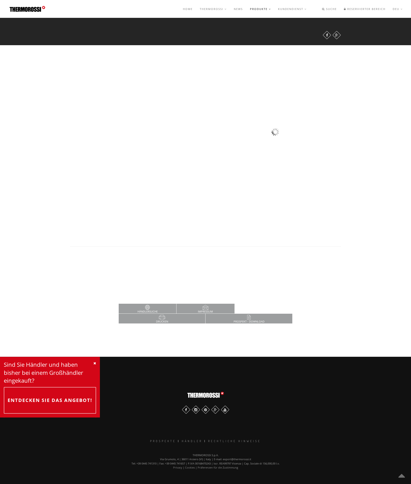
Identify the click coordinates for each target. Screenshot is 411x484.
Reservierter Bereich (366, 9)
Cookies (190, 467)
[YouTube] (225, 410)
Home (188, 9)
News (238, 9)
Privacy (177, 467)
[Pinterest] (206, 410)
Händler (192, 441)
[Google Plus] (337, 35)
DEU (397, 9)
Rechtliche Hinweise (234, 441)
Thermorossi (212, 9)
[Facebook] (327, 35)
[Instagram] (196, 410)
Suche (331, 9)
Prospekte (163, 441)
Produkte (259, 9)
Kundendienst (291, 9)
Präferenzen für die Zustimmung (218, 467)
